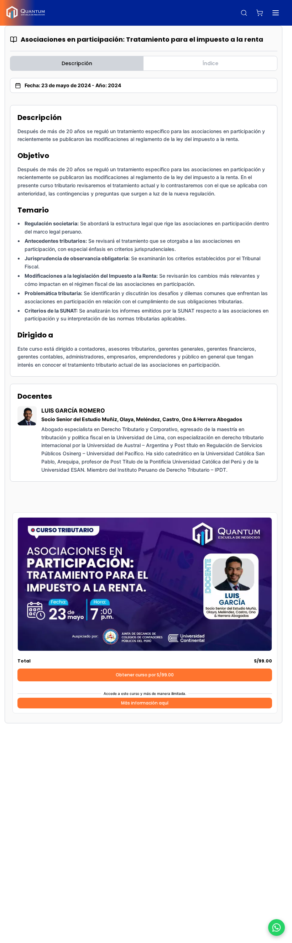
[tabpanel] (143, 293)
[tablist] (143, 63)
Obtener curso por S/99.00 (145, 675)
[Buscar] (243, 12)
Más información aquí (144, 703)
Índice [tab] (210, 63)
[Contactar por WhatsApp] (276, 927)
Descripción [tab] (77, 63)
